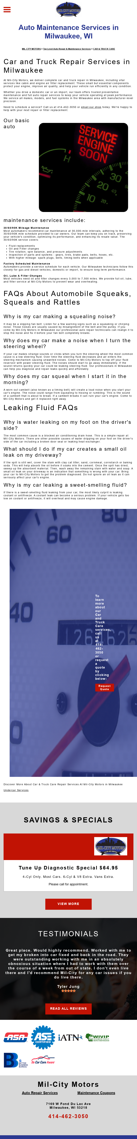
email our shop (91, 107)
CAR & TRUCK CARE (104, 49)
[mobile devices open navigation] (7, 9)
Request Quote (104, 687)
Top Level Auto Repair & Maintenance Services (67, 49)
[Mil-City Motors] (110, 846)
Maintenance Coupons (96, 1093)
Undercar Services (16, 790)
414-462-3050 (67, 107)
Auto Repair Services (40, 1093)
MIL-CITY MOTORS (31, 49)
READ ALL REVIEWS (68, 1008)
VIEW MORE (68, 904)
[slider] (68, 990)
